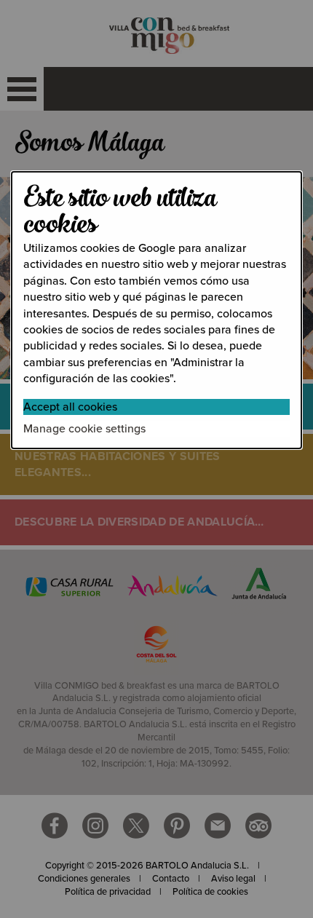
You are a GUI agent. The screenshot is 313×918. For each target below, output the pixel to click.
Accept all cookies (70, 407)
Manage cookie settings (84, 429)
